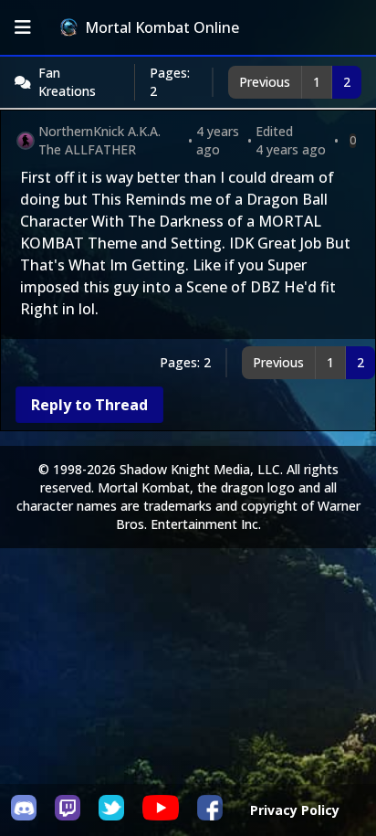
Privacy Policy (294, 810)
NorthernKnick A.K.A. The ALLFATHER (99, 140)
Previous (264, 81)
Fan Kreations (67, 82)
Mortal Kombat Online (162, 27)
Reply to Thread (89, 405)
